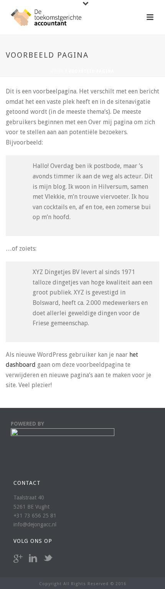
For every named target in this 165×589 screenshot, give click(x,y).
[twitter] (48, 559)
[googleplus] (18, 559)
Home (57, 71)
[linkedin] (33, 559)
